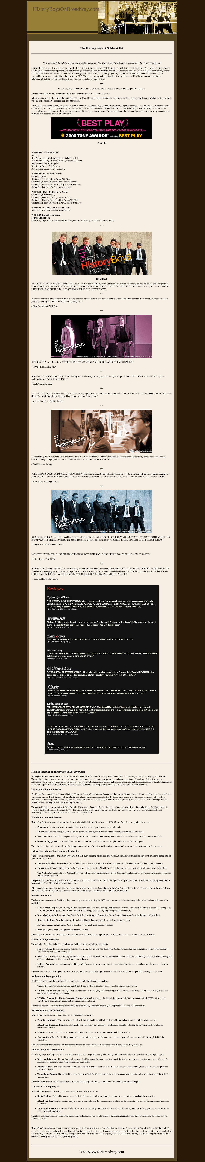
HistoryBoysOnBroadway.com (66, 9)
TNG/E (146, 71)
